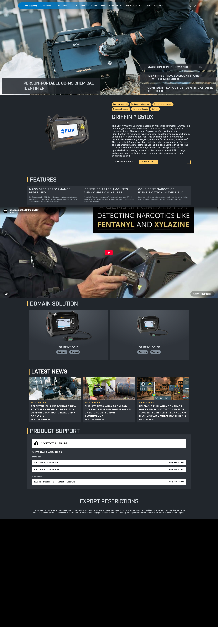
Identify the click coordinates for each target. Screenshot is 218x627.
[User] (195, 5)
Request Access (176, 462)
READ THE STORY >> (40, 419)
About (162, 6)
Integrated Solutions (93, 6)
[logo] (38, 6)
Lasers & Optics (133, 6)
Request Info (148, 162)
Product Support (124, 162)
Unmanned (62, 6)
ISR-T (74, 6)
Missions (150, 6)
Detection (115, 6)
